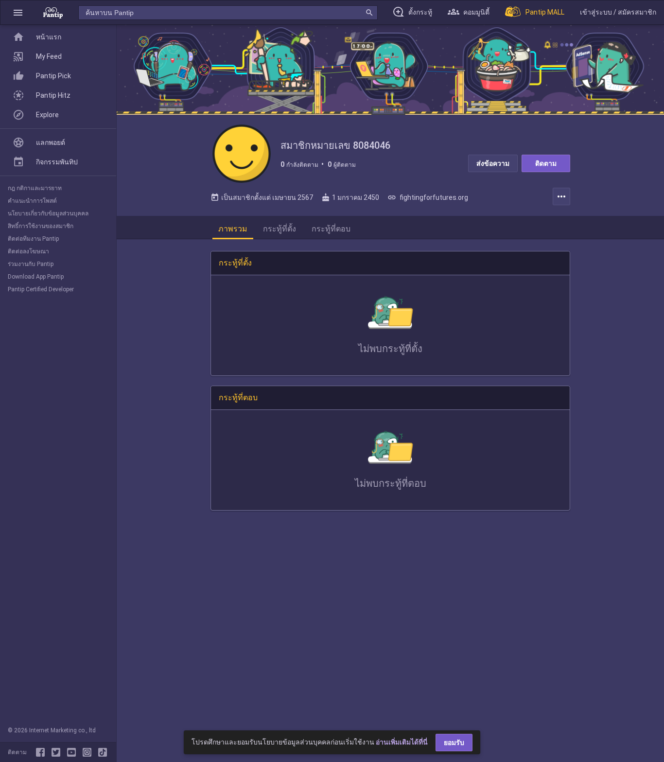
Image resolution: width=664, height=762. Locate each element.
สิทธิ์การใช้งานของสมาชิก (40, 226)
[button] (17, 12)
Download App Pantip (36, 276)
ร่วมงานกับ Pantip (30, 264)
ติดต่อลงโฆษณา (28, 251)
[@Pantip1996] (58, 752)
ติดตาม (546, 163)
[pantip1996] (73, 752)
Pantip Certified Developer (41, 289)
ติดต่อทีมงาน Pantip (33, 238)
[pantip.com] (52, 12)
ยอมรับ (454, 742)
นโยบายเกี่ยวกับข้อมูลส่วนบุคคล (48, 213)
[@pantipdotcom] (89, 752)
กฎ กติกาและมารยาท (35, 188)
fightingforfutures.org (427, 197)
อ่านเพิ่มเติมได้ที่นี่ (402, 742)
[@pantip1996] (102, 752)
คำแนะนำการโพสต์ (32, 200)
